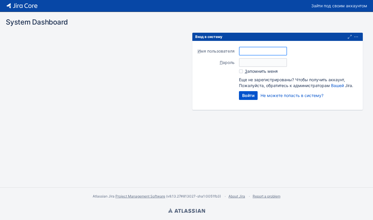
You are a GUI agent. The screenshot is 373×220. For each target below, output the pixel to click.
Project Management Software (140, 196)
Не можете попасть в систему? (292, 95)
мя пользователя (216, 50)
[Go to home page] (22, 6)
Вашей (337, 85)
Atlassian (186, 211)
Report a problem (266, 196)
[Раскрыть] (356, 36)
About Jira (236, 196)
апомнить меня (261, 71)
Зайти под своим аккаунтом (339, 5)
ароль (227, 62)
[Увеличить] (349, 36)
